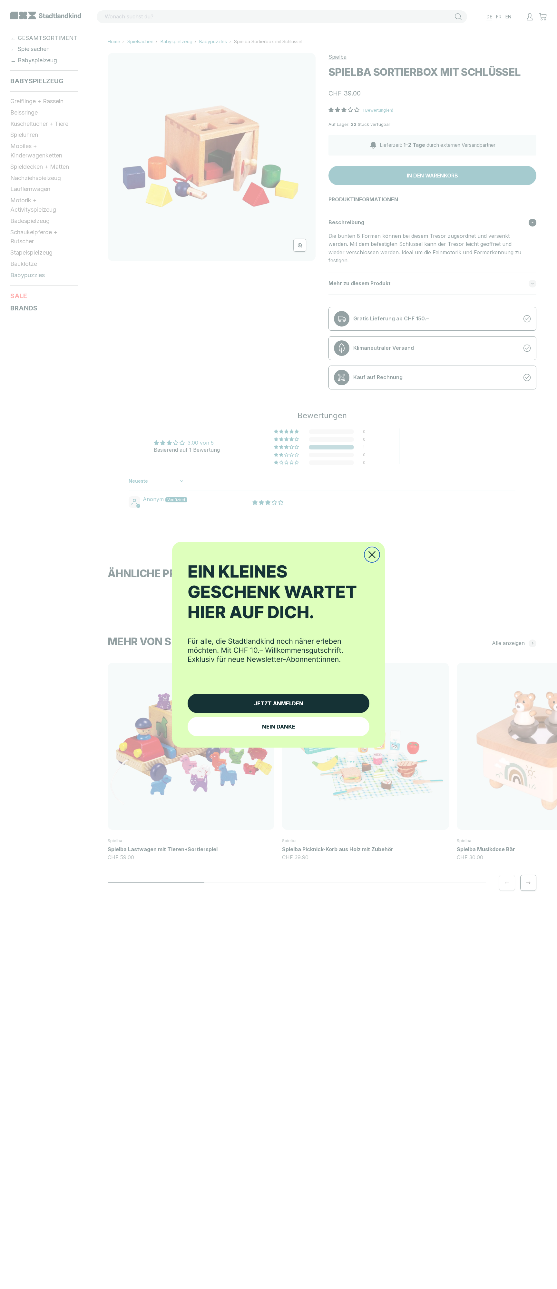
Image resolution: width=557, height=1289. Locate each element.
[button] (278, 621)
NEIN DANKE (278, 726)
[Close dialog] (372, 554)
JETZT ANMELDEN (278, 703)
